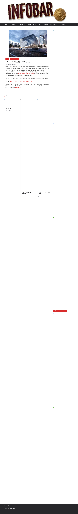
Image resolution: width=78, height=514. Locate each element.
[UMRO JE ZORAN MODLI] (27, 99)
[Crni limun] (11, 99)
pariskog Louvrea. (18, 87)
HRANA (39, 24)
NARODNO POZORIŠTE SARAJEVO (13, 92)
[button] (8, 24)
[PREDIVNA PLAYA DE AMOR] (44, 99)
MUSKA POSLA (23, 24)
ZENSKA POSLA (31, 24)
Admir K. (14, 64)
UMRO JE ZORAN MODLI (26, 193)
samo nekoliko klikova (42, 79)
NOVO (6, 24)
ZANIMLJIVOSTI (14, 24)
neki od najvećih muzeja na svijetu (26, 73)
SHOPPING (46, 24)
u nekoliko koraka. (11, 79)
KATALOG (64, 24)
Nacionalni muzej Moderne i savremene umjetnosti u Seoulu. (21, 81)
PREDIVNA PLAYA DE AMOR (44, 193)
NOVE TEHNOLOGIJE (54, 24)
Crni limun (8, 108)
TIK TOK (48, 92)
